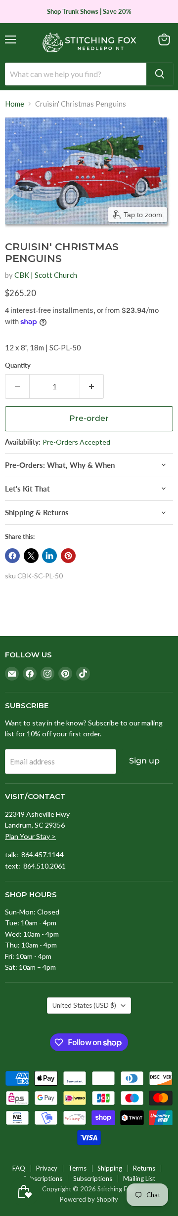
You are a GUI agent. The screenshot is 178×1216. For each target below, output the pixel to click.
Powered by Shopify (89, 1199)
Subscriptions (42, 1178)
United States (84, 1005)
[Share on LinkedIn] (49, 555)
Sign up (144, 760)
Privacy (46, 1168)
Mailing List (139, 1178)
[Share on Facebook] (12, 555)
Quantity (18, 365)
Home (14, 104)
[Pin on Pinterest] (68, 555)
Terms (77, 1168)
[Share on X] (31, 555)
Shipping (109, 1168)
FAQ (18, 1168)
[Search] (159, 74)
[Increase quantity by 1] (92, 386)
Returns (144, 1168)
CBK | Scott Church (45, 274)
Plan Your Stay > (30, 836)
